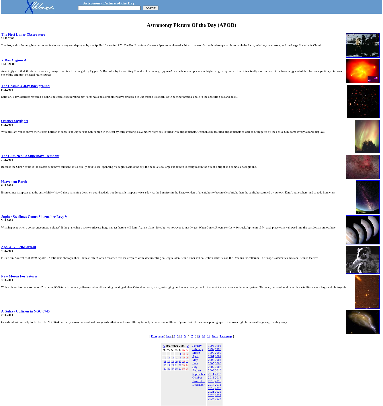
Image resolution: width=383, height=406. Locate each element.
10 (203, 336)
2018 (218, 384)
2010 (218, 370)
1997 (211, 349)
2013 (211, 377)
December (198, 384)
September (198, 374)
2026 (218, 398)
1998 (218, 349)
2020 (218, 388)
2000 (218, 352)
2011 (211, 374)
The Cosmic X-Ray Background (25, 86)
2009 (211, 370)
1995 (211, 345)
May (195, 359)
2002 (218, 356)
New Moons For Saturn (19, 276)
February (197, 349)
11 (208, 336)
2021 (211, 391)
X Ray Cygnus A (14, 60)
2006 (218, 363)
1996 (218, 345)
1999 (211, 352)
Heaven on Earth (14, 181)
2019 (211, 388)
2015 (211, 381)
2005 (211, 363)
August (196, 370)
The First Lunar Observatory (23, 34)
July (194, 367)
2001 (211, 356)
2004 (218, 359)
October (197, 377)
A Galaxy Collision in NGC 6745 (25, 311)
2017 (211, 384)
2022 (218, 391)
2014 (218, 377)
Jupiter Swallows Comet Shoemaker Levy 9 (34, 217)
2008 (218, 367)
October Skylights (14, 121)
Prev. (169, 336)
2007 (211, 367)
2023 (211, 395)
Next (215, 336)
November (198, 381)
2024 (218, 395)
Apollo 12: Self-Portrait (18, 247)
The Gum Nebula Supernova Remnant (30, 156)
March (196, 352)
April (195, 356)
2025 (211, 398)
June (195, 363)
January (197, 345)
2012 (218, 374)
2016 (218, 381)
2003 (211, 359)
